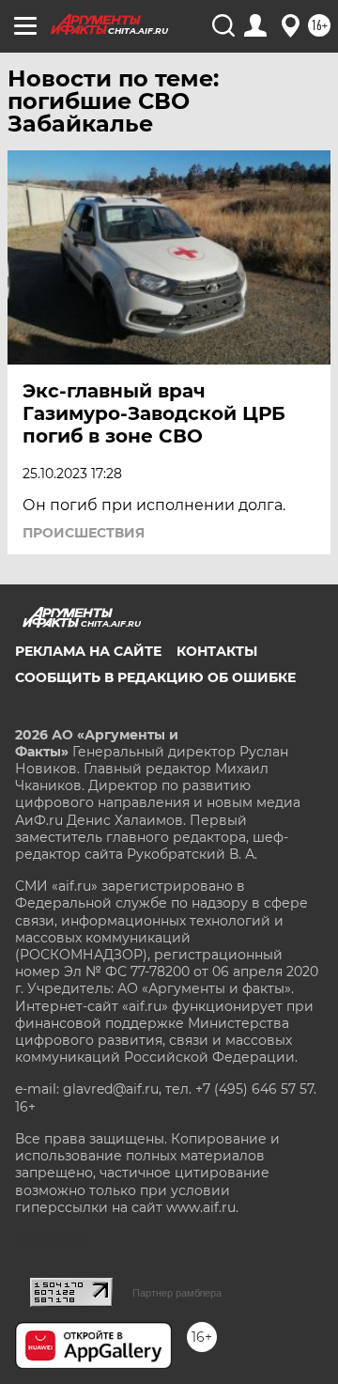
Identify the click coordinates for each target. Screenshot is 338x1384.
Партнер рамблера (177, 1292)
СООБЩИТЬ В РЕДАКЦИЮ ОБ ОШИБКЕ (155, 677)
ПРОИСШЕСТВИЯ (84, 532)
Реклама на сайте (88, 651)
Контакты (217, 651)
